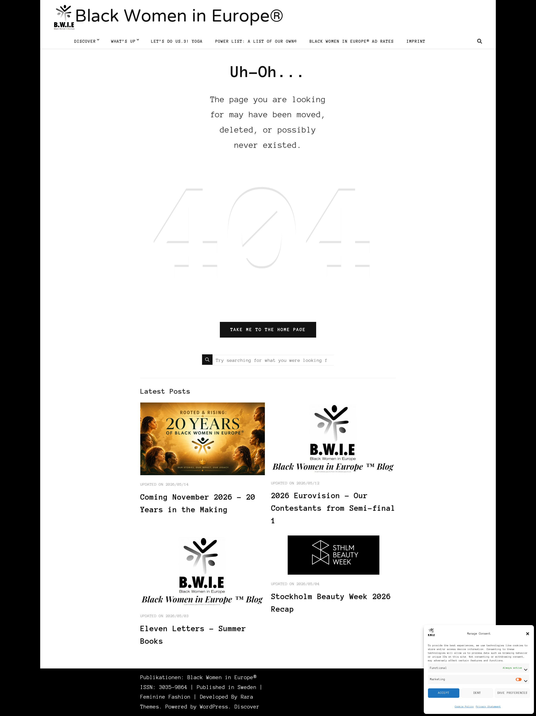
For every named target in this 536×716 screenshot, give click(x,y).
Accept (443, 692)
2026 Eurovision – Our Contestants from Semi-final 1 (333, 508)
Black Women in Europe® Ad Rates (351, 41)
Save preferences (512, 692)
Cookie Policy (464, 706)
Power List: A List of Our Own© (256, 41)
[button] (528, 634)
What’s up (123, 41)
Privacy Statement (488, 706)
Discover (85, 41)
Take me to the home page (268, 329)
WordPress (214, 707)
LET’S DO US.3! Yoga (177, 41)
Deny (477, 692)
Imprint (415, 41)
